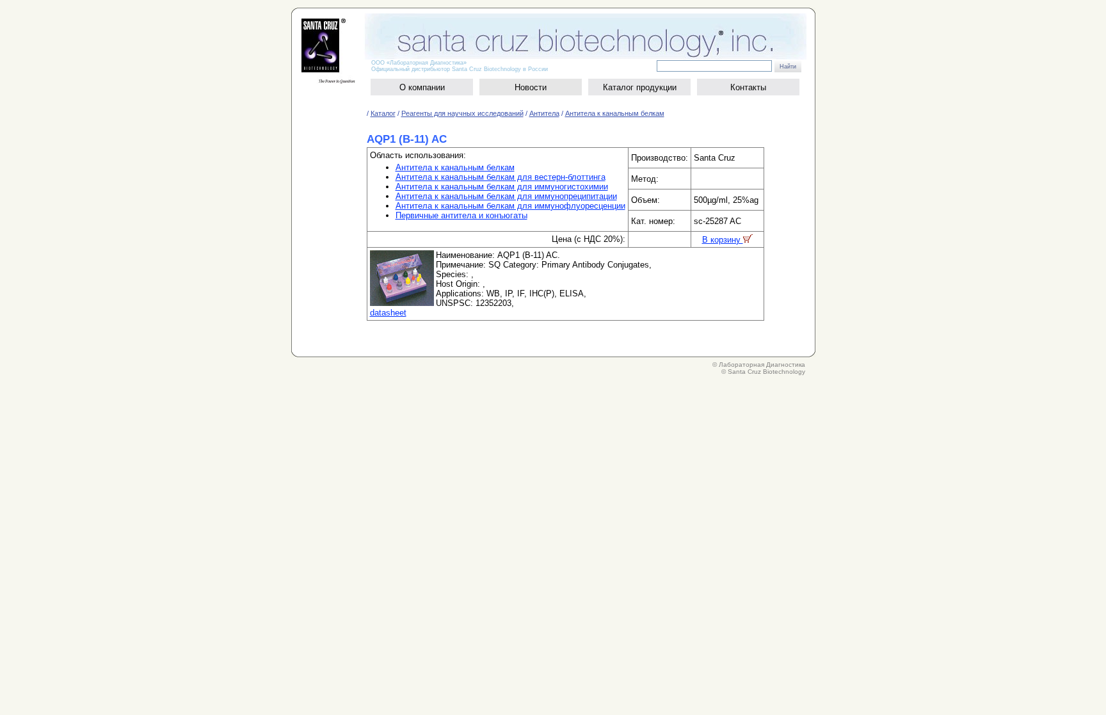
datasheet (388, 312)
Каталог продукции (640, 87)
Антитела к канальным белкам (614, 113)
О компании (422, 87)
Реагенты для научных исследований (462, 113)
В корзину (722, 240)
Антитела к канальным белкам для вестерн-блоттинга (500, 177)
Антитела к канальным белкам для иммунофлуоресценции (510, 206)
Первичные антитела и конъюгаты (461, 215)
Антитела (544, 113)
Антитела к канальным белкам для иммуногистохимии (502, 186)
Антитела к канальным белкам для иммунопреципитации (506, 196)
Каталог (383, 113)
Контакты (748, 87)
